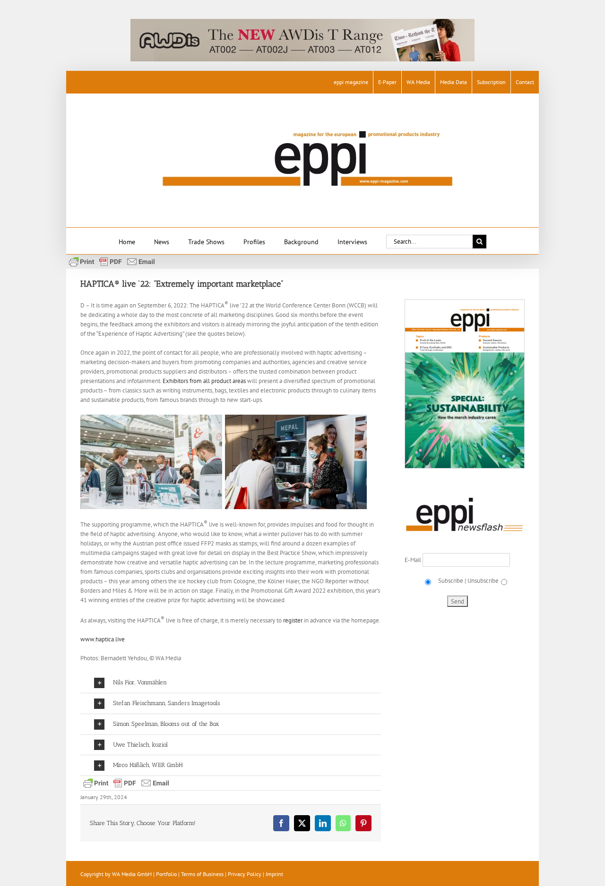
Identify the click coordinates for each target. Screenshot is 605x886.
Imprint (274, 873)
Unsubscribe (483, 581)
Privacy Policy (244, 873)
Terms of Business (202, 873)
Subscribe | (451, 581)
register (292, 620)
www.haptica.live (102, 639)
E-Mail (414, 560)
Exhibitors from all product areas (204, 381)
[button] (230, 683)
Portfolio (166, 873)
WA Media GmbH (132, 873)
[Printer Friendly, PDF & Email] (112, 261)
